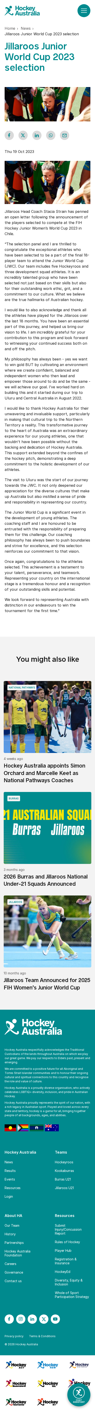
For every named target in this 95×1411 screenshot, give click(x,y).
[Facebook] (9, 1319)
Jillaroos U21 (64, 1188)
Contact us (13, 1281)
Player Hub (63, 1250)
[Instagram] (20, 1319)
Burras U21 (63, 1179)
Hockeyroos (64, 1162)
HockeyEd (62, 1272)
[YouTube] (55, 1319)
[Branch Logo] (16, 1364)
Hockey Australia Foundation (17, 1253)
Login (9, 1196)
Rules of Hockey (67, 1242)
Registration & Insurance (66, 1261)
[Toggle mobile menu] (83, 10)
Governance (14, 1272)
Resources (13, 1188)
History (10, 1234)
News (9, 1162)
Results (10, 1171)
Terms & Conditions (42, 1336)
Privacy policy (14, 1336)
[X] (43, 1319)
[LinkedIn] (32, 1319)
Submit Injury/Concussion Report (68, 1229)
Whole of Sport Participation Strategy (72, 1295)
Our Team (12, 1225)
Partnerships (14, 1243)
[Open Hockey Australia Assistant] (78, 1394)
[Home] (27, 11)
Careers (10, 1264)
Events (10, 1179)
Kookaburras (64, 1171)
